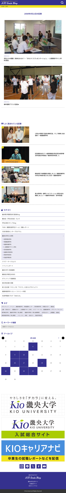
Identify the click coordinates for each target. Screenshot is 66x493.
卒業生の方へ (46, 306)
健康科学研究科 (8, 252)
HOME (2, 6)
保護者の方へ (15, 309)
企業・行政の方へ (6, 309)
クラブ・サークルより (9, 261)
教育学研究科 (7, 254)
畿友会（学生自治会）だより (11, 218)
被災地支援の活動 (7, 283)
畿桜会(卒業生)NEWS (8, 274)
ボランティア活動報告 (9, 278)
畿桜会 (52, 306)
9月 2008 (33, 338)
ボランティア (5, 306)
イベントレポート (7, 265)
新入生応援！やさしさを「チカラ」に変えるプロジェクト (20, 287)
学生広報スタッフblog (9, 223)
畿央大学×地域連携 (8, 270)
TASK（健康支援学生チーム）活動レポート (15, 227)
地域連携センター (28, 306)
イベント (12, 306)
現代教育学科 (7, 249)
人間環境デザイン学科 (10, 247)
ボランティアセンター (57, 309)
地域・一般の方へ (29, 315)
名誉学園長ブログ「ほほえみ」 (11, 295)
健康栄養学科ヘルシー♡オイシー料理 (14, 291)
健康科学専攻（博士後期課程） (32, 312)
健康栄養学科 (7, 244)
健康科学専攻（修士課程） (16, 312)
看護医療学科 (7, 241)
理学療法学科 (7, 239)
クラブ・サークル (37, 309)
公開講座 (52, 312)
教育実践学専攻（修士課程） (9, 315)
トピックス (20, 315)
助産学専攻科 (7, 257)
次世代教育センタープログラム (11, 231)
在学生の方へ (45, 312)
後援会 (57, 312)
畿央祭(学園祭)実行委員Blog (11, 214)
